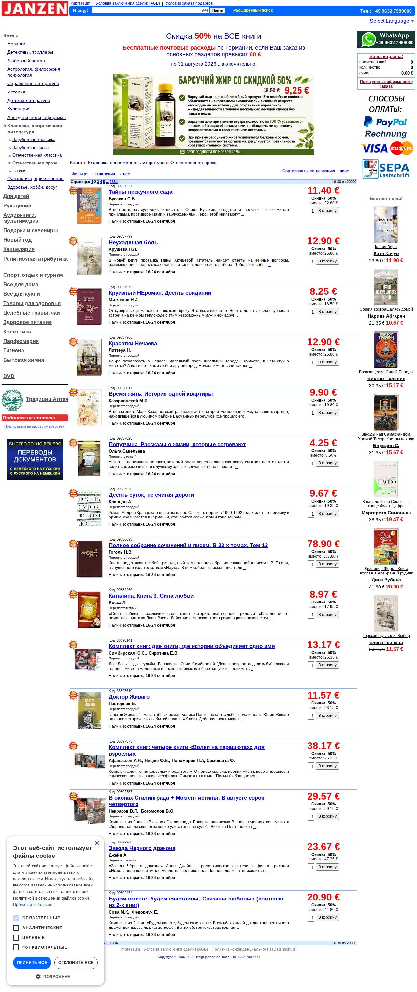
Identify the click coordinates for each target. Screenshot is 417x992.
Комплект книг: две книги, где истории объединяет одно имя (192, 646)
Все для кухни (21, 294)
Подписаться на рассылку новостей (34, 426)
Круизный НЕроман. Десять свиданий (160, 293)
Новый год (17, 240)
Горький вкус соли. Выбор (386, 635)
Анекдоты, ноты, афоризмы (36, 117)
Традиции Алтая (47, 399)
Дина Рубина (386, 579)
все (126, 174)
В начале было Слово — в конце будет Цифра (386, 503)
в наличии (105, 174)
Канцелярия (19, 249)
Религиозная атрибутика (35, 259)
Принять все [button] (32, 962)
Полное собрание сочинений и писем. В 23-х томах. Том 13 (188, 545)
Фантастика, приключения (35, 178)
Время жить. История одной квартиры (161, 394)
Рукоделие (17, 205)
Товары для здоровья (32, 303)
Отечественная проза (34, 163)
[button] (55, 976)
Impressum (80, 3)
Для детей (16, 196)
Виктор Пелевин (386, 378)
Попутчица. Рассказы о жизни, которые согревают (177, 444)
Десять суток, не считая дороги (151, 495)
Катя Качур (386, 253)
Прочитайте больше (32, 904)
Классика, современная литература (126, 162)
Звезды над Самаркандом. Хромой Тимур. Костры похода (386, 436)
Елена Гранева (386, 642)
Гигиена (13, 350)
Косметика (17, 331)
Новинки (16, 43)
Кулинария (19, 108)
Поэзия (19, 170)
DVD (9, 376)
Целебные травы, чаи (31, 313)
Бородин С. (386, 445)
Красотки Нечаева (133, 343)
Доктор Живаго (129, 697)
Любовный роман (26, 60)
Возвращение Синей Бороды (386, 372)
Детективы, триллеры (30, 52)
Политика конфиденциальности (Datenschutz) (254, 949)
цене (344, 171)
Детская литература (28, 100)
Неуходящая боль (133, 242)
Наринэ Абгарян (386, 316)
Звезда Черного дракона (142, 848)
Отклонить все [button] (75, 962)
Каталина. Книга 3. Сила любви (151, 596)
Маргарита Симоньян (386, 512)
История (16, 91)
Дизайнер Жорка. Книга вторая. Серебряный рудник (386, 570)
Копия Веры (386, 247)
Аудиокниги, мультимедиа (20, 218)
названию (325, 171)
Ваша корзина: (386, 56)
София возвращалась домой (386, 309)
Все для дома (20, 284)
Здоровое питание (27, 322)
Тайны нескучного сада (140, 192)
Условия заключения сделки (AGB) (128, 3)
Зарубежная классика (33, 139)
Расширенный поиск (253, 10)
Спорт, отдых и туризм (33, 275)
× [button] (96, 843)
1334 (114, 182)
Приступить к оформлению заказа (386, 84)
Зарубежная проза (30, 147)
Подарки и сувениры (30, 230)
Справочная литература (33, 83)
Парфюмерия (21, 341)
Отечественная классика (37, 155)
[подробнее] (386, 241)
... (107, 182)
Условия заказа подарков (189, 3)
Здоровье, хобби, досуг (32, 187)
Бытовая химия (23, 360)
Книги (11, 35)
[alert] (55, 910)
